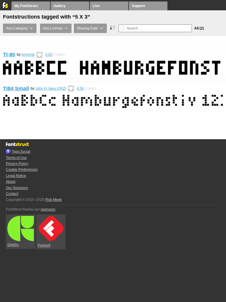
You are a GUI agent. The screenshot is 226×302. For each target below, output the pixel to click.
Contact (12, 194)
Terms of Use (16, 158)
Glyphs (13, 245)
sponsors (48, 209)
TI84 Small (16, 88)
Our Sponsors (17, 188)
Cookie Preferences (22, 170)
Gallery (60, 6)
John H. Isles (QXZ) (50, 88)
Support (138, 6)
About (10, 182)
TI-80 (9, 55)
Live (96, 6)
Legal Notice (16, 176)
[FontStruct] (6, 7)
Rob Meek (53, 200)
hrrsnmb (28, 54)
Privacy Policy (17, 164)
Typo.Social (21, 152)
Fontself (44, 245)
